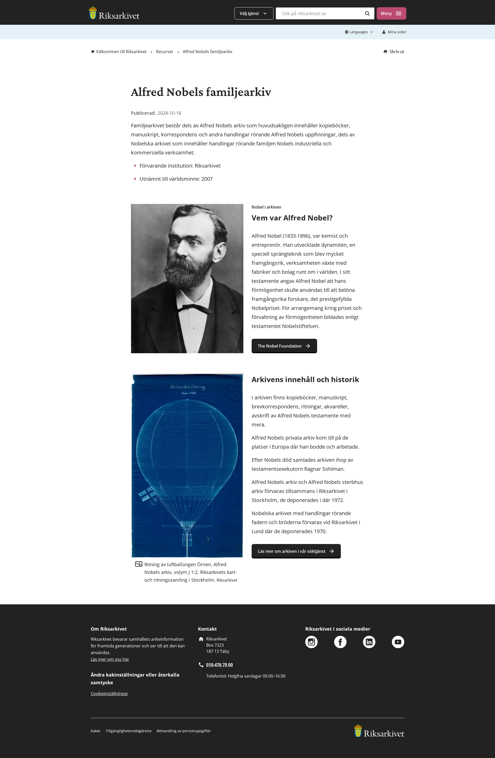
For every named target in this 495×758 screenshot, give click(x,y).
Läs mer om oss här (110, 659)
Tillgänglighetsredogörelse (129, 730)
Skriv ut (397, 51)
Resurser (165, 51)
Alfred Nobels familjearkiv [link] (207, 51)
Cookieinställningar (109, 693)
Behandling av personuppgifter (184, 730)
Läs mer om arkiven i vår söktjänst (291, 551)
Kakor (96, 730)
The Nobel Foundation (280, 346)
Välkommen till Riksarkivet (121, 51)
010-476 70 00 (219, 665)
